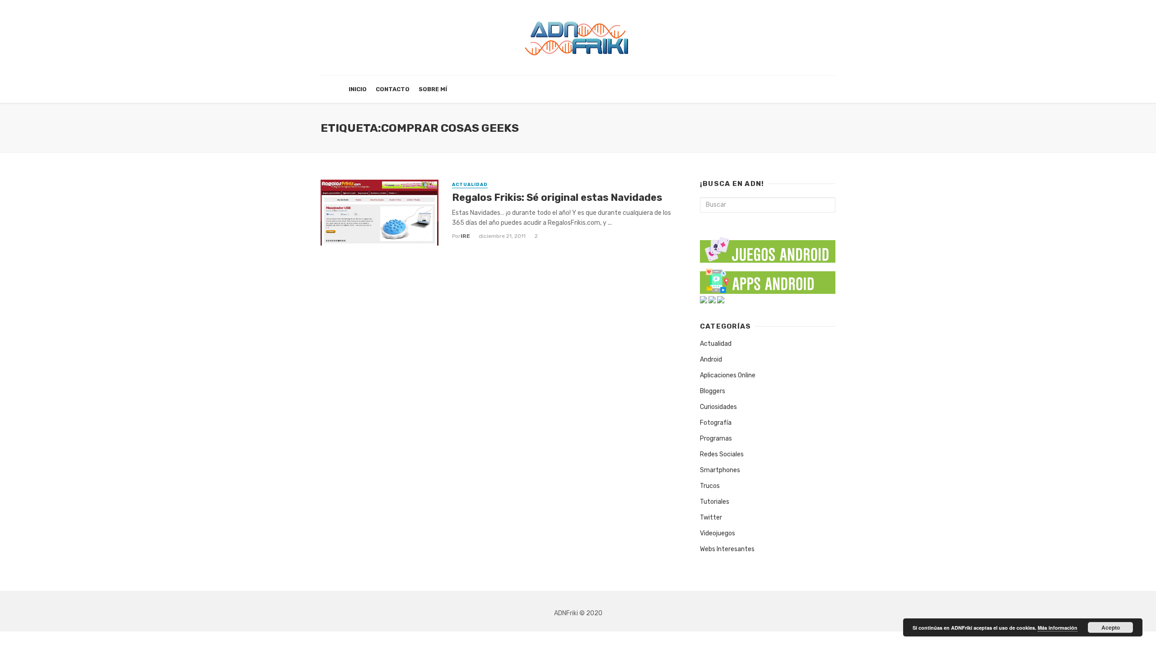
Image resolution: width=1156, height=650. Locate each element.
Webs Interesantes (727, 549)
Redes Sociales (722, 454)
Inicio (358, 89)
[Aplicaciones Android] (767, 279)
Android (711, 359)
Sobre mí (433, 89)
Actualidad (470, 184)
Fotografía (716, 423)
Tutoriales (714, 502)
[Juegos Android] (767, 247)
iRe (465, 236)
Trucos (710, 486)
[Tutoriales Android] (712, 299)
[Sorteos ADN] (720, 299)
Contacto (393, 89)
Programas (716, 438)
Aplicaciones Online (727, 375)
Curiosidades (718, 407)
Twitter (711, 517)
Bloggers (712, 391)
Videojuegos (717, 533)
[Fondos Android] (703, 299)
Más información (1057, 627)
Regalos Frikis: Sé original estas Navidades (557, 197)
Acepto (1110, 627)
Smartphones (720, 470)
